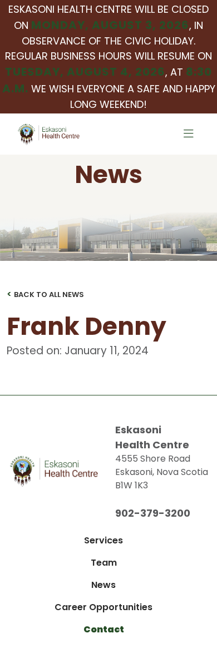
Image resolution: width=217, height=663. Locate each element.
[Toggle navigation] (188, 134)
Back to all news (45, 294)
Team (104, 562)
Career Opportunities (103, 607)
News (103, 584)
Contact (103, 629)
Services (103, 540)
